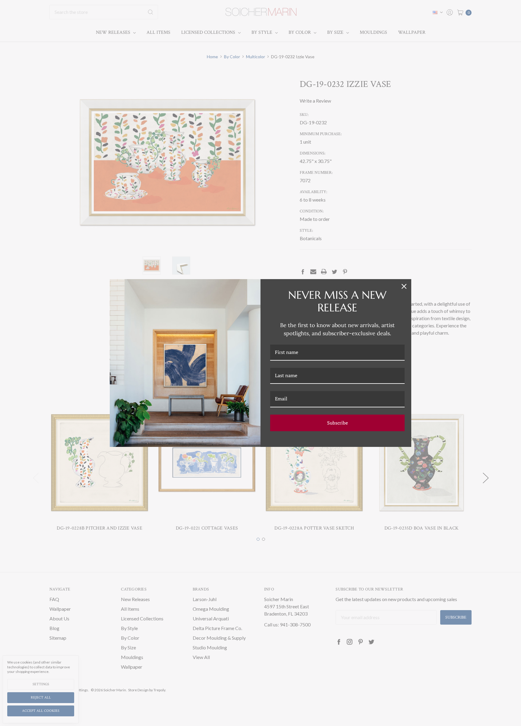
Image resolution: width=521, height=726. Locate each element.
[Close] (404, 286)
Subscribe (337, 422)
